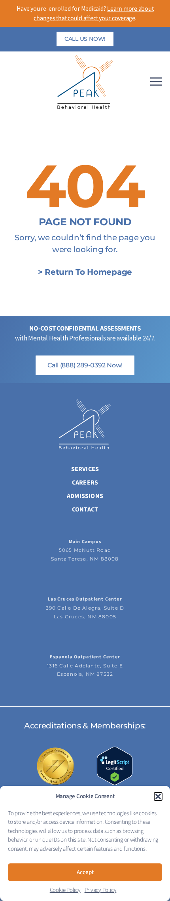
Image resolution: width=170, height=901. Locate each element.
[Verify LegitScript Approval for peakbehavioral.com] (114, 765)
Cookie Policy (65, 890)
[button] (158, 796)
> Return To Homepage (85, 272)
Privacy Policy (101, 890)
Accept (85, 872)
